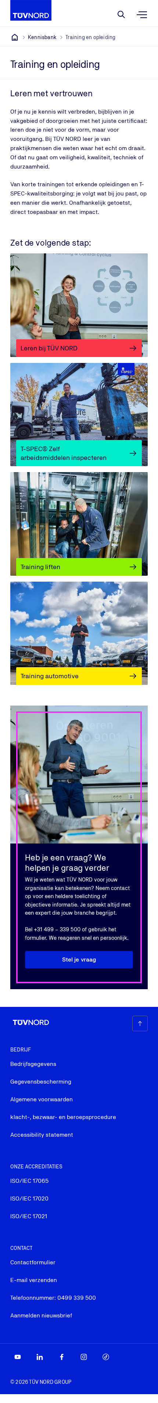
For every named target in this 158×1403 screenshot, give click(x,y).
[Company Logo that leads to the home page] (30, 10)
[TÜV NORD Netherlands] (14, 37)
